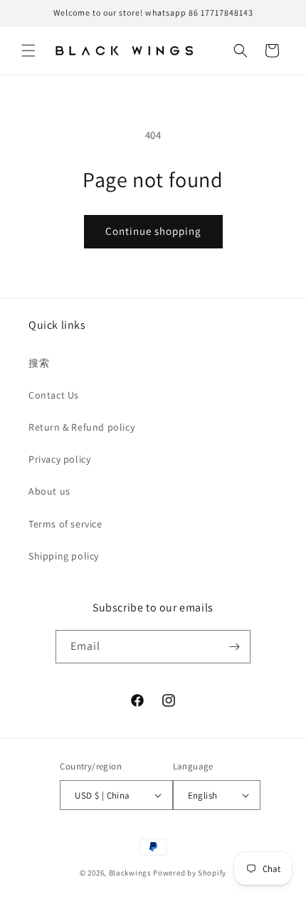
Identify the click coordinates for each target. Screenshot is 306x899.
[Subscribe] (234, 646)
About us (49, 491)
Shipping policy (63, 556)
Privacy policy (59, 459)
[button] (28, 50)
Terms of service (65, 523)
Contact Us (53, 395)
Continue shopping (153, 231)
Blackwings (130, 873)
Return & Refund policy (81, 427)
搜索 (38, 363)
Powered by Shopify (189, 873)
